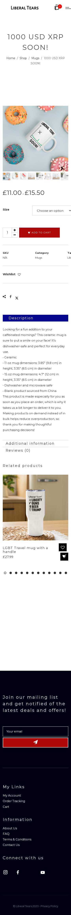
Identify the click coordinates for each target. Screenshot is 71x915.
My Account (12, 795)
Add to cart (41, 232)
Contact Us (11, 845)
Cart (6, 807)
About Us (10, 828)
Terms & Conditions (17, 839)
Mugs (38, 257)
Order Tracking (14, 801)
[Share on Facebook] (10, 296)
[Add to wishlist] (20, 274)
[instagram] (7, 873)
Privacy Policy (49, 906)
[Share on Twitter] (16, 296)
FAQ (6, 834)
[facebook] (20, 873)
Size (6, 209)
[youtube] (43, 874)
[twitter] (32, 873)
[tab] (35, 318)
